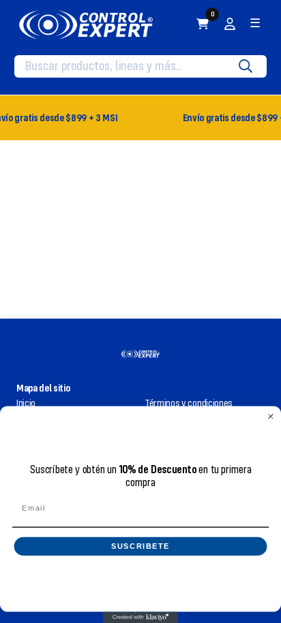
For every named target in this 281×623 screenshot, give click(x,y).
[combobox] (130, 66)
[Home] (86, 24)
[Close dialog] (270, 416)
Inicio (25, 403)
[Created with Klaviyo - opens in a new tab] (140, 617)
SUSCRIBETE (141, 546)
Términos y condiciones (189, 403)
